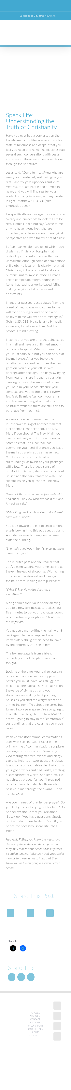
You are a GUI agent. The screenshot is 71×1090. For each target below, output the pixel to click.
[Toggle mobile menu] (63, 38)
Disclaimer (35, 1022)
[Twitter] (30, 913)
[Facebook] (10, 913)
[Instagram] (57, 1016)
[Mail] (57, 1036)
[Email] (50, 913)
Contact (35, 1019)
